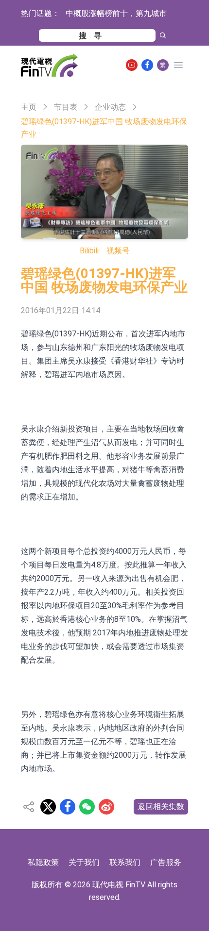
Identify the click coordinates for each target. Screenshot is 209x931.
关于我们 (84, 862)
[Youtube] (132, 65)
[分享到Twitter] (48, 807)
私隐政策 (43, 862)
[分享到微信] (87, 807)
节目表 (65, 107)
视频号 (118, 250)
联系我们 (124, 862)
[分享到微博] (106, 807)
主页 (28, 107)
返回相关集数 (161, 806)
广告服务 (165, 862)
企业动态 (110, 107)
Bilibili (89, 250)
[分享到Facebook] (67, 807)
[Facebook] (147, 65)
